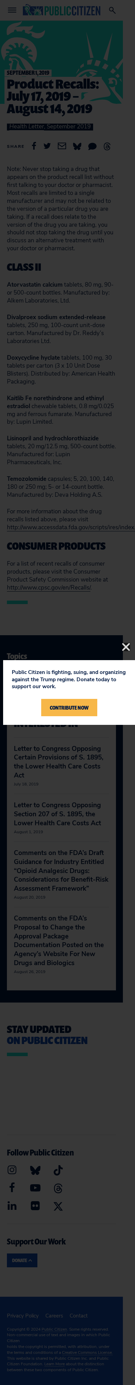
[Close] (126, 647)
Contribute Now (69, 707)
